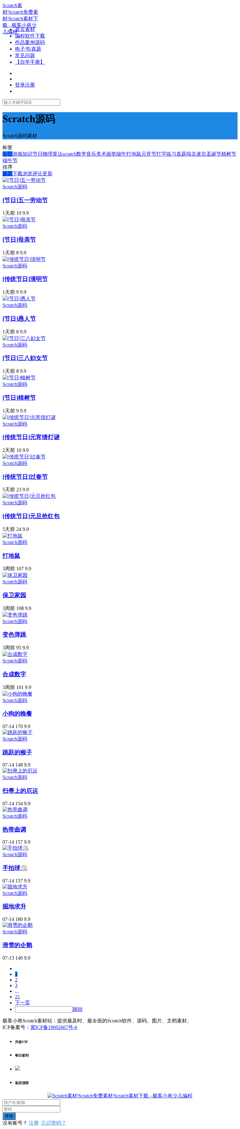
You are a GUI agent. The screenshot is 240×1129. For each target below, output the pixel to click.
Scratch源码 (14, 186)
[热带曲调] (15, 809)
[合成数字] (15, 654)
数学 (81, 154)
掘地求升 (14, 906)
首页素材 (25, 29)
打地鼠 (133, 154)
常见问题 (25, 55)
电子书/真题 (28, 49)
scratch (69, 154)
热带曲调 (14, 829)
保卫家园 (14, 595)
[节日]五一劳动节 (25, 200)
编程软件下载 (30, 35)
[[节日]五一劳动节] (24, 180)
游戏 (17, 154)
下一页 (22, 1002)
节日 (37, 154)
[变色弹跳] (15, 614)
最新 (7, 173)
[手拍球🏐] (15, 848)
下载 (17, 173)
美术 (101, 154)
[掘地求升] (15, 886)
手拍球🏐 (15, 868)
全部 (7, 154)
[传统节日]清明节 (25, 279)
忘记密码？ (53, 1123)
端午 (121, 154)
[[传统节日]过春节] (24, 456)
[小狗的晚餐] (17, 694)
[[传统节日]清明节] (24, 259)
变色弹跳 (14, 634)
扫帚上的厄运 (20, 790)
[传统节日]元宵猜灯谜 (31, 437)
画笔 (111, 154)
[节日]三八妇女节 (25, 358)
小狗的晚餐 (17, 713)
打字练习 (166, 154)
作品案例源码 (30, 42)
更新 (47, 173)
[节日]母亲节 (19, 239)
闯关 (191, 154)
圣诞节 (213, 154)
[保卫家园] (15, 575)
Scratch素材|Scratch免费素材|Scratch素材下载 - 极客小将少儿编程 (20, 18)
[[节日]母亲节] (19, 219)
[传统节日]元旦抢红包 (31, 516)
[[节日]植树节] (19, 377)
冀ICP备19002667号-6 (53, 1027)
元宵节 (148, 154)
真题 (181, 154)
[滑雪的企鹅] (17, 925)
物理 (47, 154)
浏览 (27, 173)
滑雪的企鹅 (17, 945)
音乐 (91, 154)
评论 (37, 173)
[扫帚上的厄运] (20, 770)
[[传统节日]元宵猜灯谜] (29, 417)
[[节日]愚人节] (19, 298)
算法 (57, 154)
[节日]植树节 (19, 397)
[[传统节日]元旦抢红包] (29, 496)
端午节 (10, 160)
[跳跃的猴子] (17, 732)
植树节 (228, 154)
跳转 (78, 1009)
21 (17, 996)
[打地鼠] (12, 535)
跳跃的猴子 (17, 752)
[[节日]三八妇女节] (24, 338)
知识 (27, 154)
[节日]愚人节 (19, 318)
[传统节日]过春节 (25, 476)
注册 (34, 1123)
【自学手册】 (30, 62)
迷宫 (201, 154)
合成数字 (14, 674)
